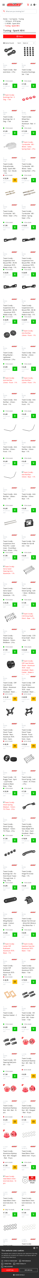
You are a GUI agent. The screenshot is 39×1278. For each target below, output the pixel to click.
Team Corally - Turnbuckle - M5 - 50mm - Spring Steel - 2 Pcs (28, 214)
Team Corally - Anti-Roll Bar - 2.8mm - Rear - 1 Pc (10, 496)
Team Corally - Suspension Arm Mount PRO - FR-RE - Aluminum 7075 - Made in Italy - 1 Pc (28, 262)
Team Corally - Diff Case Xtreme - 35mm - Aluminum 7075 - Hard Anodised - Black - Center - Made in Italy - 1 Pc (28, 687)
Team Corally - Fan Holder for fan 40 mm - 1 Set (28, 543)
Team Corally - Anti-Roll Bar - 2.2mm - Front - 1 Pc (29, 402)
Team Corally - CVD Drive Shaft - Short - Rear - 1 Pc (28, 638)
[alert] (19, 1262)
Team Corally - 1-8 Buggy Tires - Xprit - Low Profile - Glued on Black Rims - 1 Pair (10, 781)
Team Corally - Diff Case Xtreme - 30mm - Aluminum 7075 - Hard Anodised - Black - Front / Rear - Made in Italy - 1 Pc (10, 687)
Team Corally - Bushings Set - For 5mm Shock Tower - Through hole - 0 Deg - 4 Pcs (10, 876)
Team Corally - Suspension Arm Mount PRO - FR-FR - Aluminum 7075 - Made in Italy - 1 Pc (10, 262)
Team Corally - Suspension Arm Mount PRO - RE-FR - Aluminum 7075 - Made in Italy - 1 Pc (10, 310)
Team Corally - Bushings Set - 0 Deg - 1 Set (9, 119)
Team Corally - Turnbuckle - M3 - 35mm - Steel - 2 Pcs (10, 213)
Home (5, 19)
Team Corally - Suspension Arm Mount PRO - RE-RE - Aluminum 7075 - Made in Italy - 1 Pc (28, 310)
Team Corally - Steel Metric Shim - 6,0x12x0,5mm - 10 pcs (28, 1201)
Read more (13, 1257)
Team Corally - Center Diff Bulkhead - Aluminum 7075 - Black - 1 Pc (9, 970)
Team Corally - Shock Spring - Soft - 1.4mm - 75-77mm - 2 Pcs (28, 780)
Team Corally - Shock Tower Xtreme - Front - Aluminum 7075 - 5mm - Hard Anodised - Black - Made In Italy (28, 734)
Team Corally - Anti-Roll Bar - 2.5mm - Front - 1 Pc (10, 402)
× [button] (37, 1248)
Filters (19, 36)
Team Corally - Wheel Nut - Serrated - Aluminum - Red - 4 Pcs (28, 121)
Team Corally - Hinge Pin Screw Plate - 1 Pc (27, 873)
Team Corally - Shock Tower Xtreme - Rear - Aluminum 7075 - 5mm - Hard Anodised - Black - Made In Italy (9, 734)
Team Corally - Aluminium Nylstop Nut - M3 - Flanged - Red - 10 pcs (28, 1109)
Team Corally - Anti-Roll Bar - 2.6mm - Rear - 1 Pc (29, 449)
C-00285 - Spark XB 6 (12, 23)
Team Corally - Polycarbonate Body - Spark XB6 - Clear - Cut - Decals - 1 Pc (10, 168)
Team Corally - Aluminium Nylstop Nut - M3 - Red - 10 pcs (28, 1061)
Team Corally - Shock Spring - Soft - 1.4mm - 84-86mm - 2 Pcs (28, 591)
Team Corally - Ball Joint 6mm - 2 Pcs (9, 71)
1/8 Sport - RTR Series (13, 21)
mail (15, 180)
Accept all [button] (10, 1270)
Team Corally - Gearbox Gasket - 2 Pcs (10, 1015)
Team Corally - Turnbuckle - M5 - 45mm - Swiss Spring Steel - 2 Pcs (28, 167)
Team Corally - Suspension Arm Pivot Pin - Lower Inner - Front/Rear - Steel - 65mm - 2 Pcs (10, 545)
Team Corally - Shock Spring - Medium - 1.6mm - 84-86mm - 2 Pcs (9, 639)
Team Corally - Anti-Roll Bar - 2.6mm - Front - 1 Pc (29, 355)
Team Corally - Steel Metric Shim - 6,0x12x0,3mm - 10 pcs (9, 1201)
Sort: (19, 43)
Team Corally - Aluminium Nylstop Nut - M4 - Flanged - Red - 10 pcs (10, 1154)
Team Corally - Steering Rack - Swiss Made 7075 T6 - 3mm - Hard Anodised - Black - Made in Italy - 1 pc (28, 828)
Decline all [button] (28, 1270)
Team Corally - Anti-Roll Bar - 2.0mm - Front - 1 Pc (10, 449)
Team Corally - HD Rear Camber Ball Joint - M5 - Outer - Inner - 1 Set (28, 1016)
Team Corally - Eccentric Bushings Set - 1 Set (28, 72)
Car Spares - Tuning (16, 19)
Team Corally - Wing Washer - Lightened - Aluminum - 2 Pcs (9, 356)
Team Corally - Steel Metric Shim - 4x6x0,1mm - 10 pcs (28, 1153)
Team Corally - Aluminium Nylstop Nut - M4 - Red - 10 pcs (10, 1109)
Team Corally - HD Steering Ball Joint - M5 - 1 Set (10, 1062)
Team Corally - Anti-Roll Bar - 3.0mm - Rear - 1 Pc (29, 496)
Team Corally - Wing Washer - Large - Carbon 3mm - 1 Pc (8, 922)
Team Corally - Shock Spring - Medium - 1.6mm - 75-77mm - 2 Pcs (9, 827)
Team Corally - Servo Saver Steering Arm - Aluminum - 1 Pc (8, 591)
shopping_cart (15, 86)
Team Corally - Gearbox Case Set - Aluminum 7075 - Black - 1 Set (28, 969)
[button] (19, 1275)
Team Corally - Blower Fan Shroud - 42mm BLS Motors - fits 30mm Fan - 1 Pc (29, 923)
